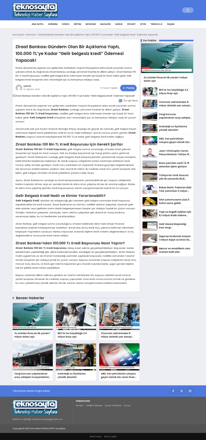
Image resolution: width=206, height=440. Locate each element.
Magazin (105, 24)
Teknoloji (156, 24)
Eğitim (77, 24)
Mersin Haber (95, 436)
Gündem (52, 24)
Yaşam (170, 24)
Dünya (65, 24)
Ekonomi (91, 24)
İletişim (80, 405)
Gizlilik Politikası (94, 405)
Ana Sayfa (37, 24)
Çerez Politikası (113, 405)
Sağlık (119, 24)
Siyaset (131, 24)
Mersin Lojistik (110, 436)
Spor (143, 24)
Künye (127, 405)
